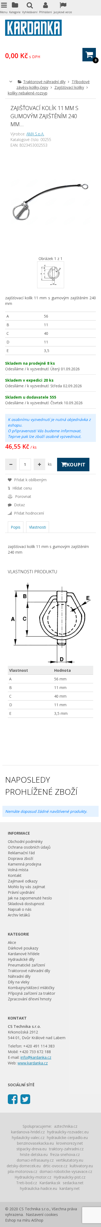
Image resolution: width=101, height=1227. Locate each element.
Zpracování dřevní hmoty (29, 998)
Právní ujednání (21, 892)
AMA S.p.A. (35, 133)
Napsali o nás (20, 909)
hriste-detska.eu (34, 1154)
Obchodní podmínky (25, 841)
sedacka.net (73, 1182)
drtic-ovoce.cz (55, 1165)
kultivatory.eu (81, 1165)
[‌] (13, 1098)
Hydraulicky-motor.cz (33, 1177)
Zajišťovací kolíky (69, 87)
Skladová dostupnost (26, 903)
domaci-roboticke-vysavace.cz (66, 1171)
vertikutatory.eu (69, 1160)
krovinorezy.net (69, 1143)
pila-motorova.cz (22, 1171)
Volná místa (18, 869)
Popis (15, 527)
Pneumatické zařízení (26, 965)
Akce (12, 942)
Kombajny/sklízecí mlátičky (31, 987)
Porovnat (22, 496)
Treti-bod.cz (26, 1182)
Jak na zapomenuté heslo (30, 898)
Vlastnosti (37, 527)
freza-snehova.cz (65, 1154)
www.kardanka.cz (33, 1063)
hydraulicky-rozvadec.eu (68, 1131)
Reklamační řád (21, 852)
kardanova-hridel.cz (28, 1131)
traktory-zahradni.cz (66, 1148)
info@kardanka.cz (35, 1057)
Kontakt (15, 875)
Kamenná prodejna (24, 864)
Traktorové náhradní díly (44, 81)
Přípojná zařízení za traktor (31, 993)
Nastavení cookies (42, 1214)
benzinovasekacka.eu (35, 1143)
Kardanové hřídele (24, 953)
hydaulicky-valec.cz (28, 1137)
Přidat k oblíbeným (30, 479)
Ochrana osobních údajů (29, 847)
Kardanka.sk (49, 1182)
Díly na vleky (18, 982)
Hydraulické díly (21, 959)
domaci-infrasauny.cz (35, 1160)
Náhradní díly (19, 976)
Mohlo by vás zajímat (26, 886)
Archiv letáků (19, 914)
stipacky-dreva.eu (31, 1148)
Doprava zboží (20, 858)
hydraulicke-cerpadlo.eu (67, 1137)
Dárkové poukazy (23, 948)
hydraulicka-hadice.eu (38, 1188)
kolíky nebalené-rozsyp (27, 93)
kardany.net (70, 1188)
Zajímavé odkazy (22, 881)
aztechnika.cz (65, 1126)
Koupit (76, 464)
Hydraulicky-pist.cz (69, 1177)
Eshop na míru (17, 1220)
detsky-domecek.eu (24, 1165)
